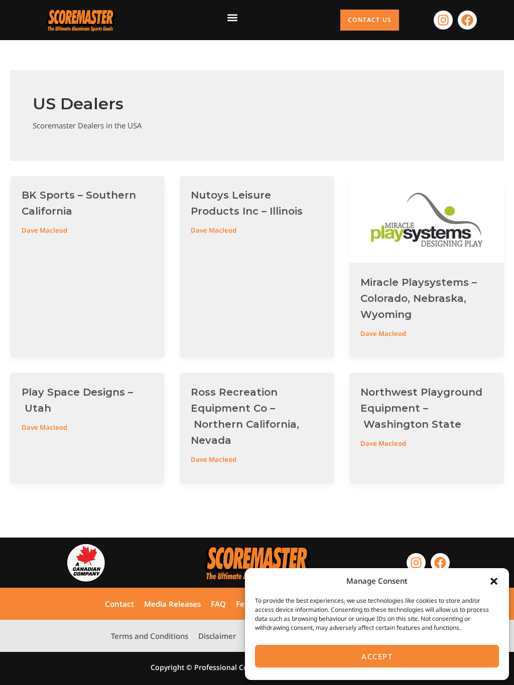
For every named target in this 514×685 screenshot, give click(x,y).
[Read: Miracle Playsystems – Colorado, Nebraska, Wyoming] (426, 218)
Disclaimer (217, 636)
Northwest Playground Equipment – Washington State (421, 408)
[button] (494, 581)
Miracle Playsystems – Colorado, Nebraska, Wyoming (418, 298)
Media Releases (172, 604)
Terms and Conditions (149, 636)
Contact (119, 604)
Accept (377, 656)
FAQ (218, 604)
